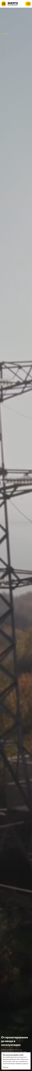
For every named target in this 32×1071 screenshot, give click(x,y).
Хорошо (5, 1067)
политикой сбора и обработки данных (15, 1063)
